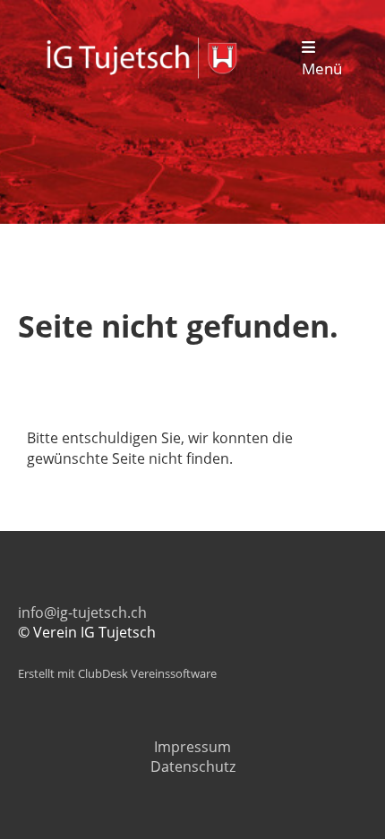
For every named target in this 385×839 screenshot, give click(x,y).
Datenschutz (192, 766)
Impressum (192, 747)
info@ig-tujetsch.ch (82, 612)
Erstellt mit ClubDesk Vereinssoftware (117, 673)
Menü (322, 68)
